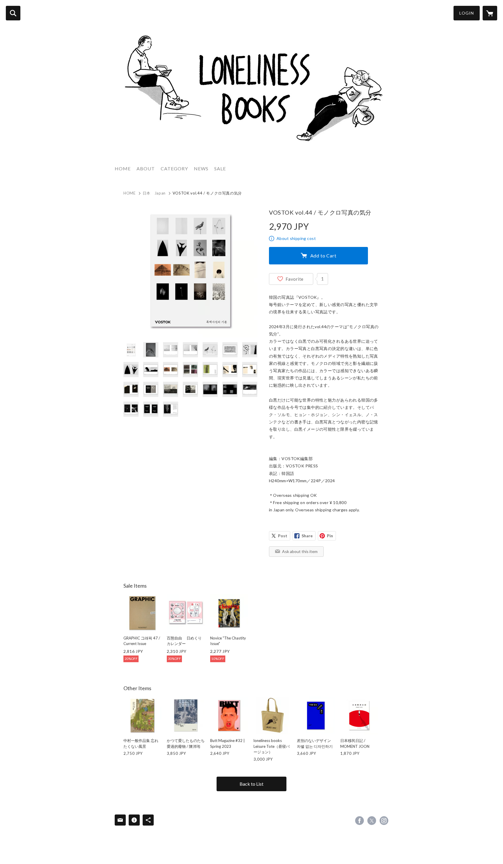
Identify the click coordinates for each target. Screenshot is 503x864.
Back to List (251, 784)
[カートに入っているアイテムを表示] (490, 13)
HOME (123, 168)
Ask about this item (300, 551)
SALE (220, 168)
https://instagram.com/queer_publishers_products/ (384, 820)
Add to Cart (323, 255)
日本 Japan (154, 193)
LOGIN (466, 12)
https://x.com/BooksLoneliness (371, 820)
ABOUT (146, 168)
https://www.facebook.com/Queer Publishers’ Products (359, 820)
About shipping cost (296, 238)
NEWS (201, 168)
